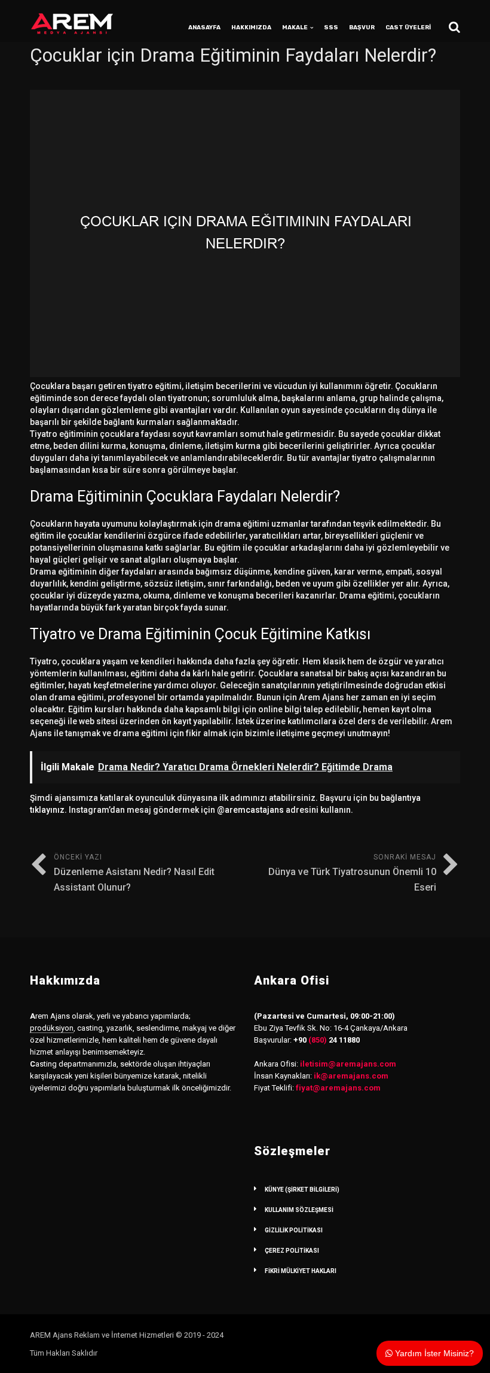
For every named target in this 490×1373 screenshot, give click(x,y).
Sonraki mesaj (352, 873)
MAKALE (295, 27)
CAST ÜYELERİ (408, 27)
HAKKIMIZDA (251, 27)
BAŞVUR (362, 27)
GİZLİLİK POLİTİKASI (294, 1230)
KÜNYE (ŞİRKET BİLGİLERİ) (302, 1189)
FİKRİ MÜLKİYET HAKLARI (300, 1271)
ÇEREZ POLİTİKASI (292, 1250)
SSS (331, 27)
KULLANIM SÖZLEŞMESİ (299, 1210)
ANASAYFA (204, 27)
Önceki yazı (134, 873)
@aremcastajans (250, 810)
